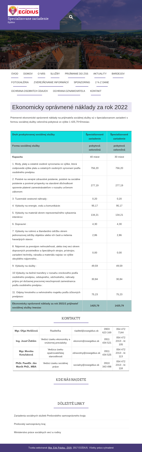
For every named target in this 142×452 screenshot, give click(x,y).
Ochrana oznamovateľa (69, 91)
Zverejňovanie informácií (51, 82)
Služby (55, 73)
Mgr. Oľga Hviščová (26, 330)
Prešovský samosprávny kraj (29, 424)
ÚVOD (14, 73)
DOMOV (28, 73)
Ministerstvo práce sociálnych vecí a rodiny (37, 432)
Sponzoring (82, 82)
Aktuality (99, 73)
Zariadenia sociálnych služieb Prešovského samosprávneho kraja (50, 415)
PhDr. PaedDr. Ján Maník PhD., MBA (26, 365)
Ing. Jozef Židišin (26, 341)
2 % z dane (102, 82)
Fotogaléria (20, 82)
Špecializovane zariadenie (28, 18)
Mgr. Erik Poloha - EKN (60, 447)
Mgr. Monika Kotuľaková (26, 353)
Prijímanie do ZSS (76, 73)
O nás (41, 73)
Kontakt (95, 91)
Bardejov (118, 73)
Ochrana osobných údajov (29, 91)
